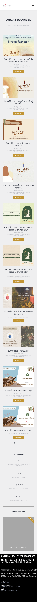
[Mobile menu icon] (33, 5)
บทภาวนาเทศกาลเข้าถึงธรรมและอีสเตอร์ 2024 (18, 276)
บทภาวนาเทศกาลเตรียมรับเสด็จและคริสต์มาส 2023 (18, 355)
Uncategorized (18, 64)
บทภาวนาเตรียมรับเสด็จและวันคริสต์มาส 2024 (18, 108)
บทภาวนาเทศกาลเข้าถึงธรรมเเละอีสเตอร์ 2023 (18, 234)
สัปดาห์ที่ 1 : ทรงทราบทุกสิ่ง (18, 351)
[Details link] (18, 45)
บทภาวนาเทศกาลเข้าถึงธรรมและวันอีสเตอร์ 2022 (18, 395)
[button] (18, 460)
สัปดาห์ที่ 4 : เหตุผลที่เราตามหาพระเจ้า (18, 144)
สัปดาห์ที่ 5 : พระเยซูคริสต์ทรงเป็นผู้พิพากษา (18, 102)
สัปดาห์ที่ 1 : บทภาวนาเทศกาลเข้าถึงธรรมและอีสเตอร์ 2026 (18, 60)
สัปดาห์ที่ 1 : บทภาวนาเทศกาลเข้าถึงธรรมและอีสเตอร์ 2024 (18, 271)
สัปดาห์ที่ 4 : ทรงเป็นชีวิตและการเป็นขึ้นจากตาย (19, 313)
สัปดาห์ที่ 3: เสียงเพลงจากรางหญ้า (18, 390)
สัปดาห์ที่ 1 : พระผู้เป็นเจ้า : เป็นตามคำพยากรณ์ (18, 186)
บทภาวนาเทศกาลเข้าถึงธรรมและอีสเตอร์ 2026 (18, 66)
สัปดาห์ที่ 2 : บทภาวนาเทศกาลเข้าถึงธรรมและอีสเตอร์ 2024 (18, 228)
